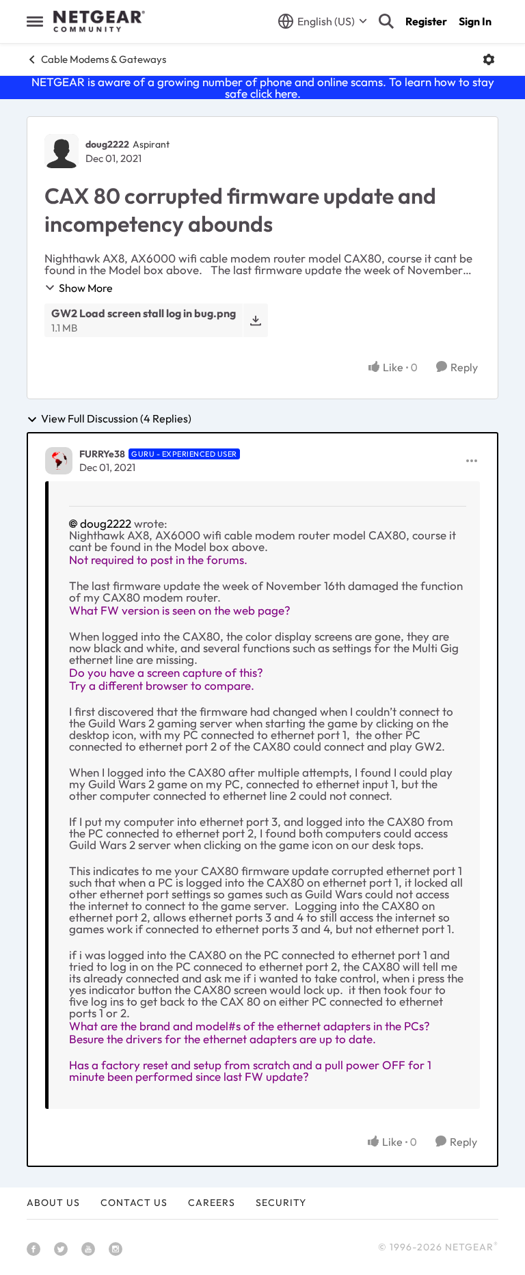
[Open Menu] (488, 59)
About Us (53, 1202)
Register (426, 21)
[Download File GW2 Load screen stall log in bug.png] (255, 320)
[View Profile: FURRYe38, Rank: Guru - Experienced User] (58, 460)
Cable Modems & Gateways (103, 59)
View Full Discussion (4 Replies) (116, 419)
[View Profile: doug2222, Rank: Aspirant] (61, 151)
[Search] (386, 21)
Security (281, 1202)
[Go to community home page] (99, 21)
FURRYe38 (102, 454)
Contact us (133, 1202)
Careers (211, 1202)
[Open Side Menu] (35, 21)
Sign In (475, 21)
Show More (86, 287)
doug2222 (107, 144)
